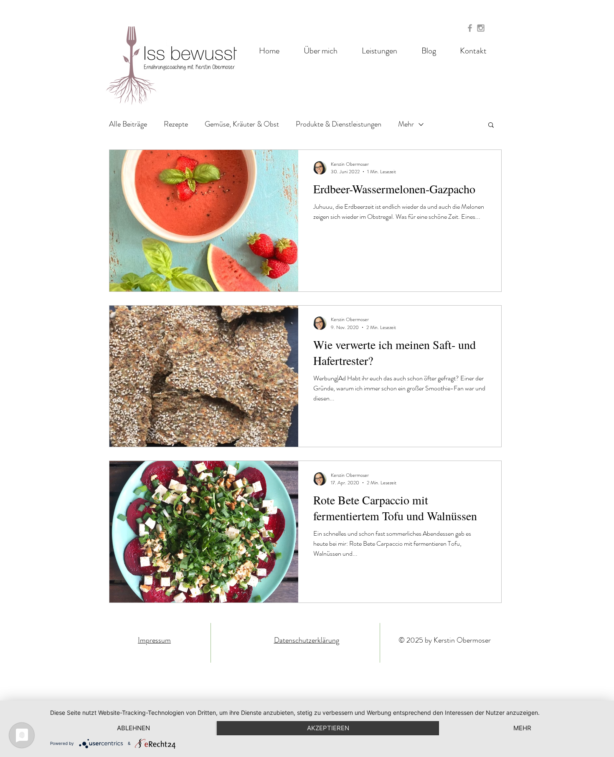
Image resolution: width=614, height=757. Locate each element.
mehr (522, 728)
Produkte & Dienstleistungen (338, 124)
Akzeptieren (328, 728)
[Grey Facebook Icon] (470, 28)
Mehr (406, 124)
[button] (491, 125)
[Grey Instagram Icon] (481, 28)
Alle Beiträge (128, 124)
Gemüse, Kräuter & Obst (242, 124)
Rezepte (176, 124)
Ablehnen (133, 728)
